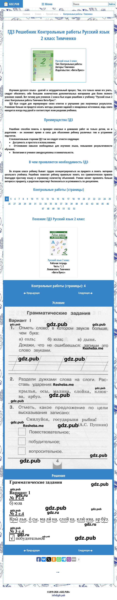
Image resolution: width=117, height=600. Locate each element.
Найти (112, 4)
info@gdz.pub (58, 595)
